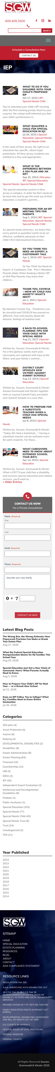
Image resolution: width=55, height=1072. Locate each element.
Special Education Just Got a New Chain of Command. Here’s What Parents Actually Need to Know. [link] (26, 670)
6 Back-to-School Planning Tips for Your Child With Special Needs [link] (35, 332)
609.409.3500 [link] (15, 21)
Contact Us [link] (29, 55)
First (7, 520)
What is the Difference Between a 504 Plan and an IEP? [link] (37, 170)
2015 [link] (6, 892)
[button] (36, 20)
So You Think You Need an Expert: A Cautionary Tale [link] (35, 251)
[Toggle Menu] (48, 40)
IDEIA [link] (6, 775)
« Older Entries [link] (12, 482)
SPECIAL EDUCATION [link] (15, 943)
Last (7, 532)
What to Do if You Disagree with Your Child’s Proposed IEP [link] (37, 90)
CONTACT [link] (9, 962)
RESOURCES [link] (10, 951)
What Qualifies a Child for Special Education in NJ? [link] (35, 128)
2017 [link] (6, 885)
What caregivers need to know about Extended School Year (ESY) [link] (37, 452)
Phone (13, 564)
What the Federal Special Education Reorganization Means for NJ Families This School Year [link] (26, 655)
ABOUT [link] (7, 958)
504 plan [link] (45, 177)
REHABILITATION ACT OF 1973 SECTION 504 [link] (25, 1004)
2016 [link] (6, 888)
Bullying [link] (7, 738)
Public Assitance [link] (12, 802)
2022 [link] (6, 867)
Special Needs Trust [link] (14, 820)
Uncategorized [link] (11, 830)
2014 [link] (6, 896)
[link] (18, 12)
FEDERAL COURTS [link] (12, 1039)
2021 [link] (6, 870)
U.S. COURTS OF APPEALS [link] (16, 1024)
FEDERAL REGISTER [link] (13, 1034)
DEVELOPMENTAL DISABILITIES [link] (21, 743)
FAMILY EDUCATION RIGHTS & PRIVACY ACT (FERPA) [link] (25, 1011)
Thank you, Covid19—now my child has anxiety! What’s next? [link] (37, 292)
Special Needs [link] (43, 137)
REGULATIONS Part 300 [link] (15, 982)
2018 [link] (6, 881)
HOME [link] (6, 940)
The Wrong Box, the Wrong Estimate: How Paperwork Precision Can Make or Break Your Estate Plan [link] (26, 639)
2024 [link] (6, 859)
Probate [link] (7, 797)
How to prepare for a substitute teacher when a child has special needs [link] (37, 412)
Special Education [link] (37, 180)
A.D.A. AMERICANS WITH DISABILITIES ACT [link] (25, 987)
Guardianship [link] (10, 766)
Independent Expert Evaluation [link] (20, 785)
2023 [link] (6, 863)
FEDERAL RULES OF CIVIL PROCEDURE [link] (23, 1029)
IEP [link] (41, 97)
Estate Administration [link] (15, 752)
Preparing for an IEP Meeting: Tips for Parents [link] (37, 211)
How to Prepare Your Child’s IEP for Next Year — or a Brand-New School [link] (25, 685)
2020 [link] (6, 874)
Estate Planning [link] (12, 757)
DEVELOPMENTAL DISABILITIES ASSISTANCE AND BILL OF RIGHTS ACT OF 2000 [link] (26, 1018)
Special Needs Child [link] (34, 101)
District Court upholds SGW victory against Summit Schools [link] (34, 371)
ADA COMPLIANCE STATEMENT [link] (21, 965)
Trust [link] (6, 825)
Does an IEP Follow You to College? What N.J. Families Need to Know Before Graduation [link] (26, 699)
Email (12, 548)
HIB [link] (5, 771)
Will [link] (5, 834)
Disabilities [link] (9, 748)
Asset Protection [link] (12, 729)
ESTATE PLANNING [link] (14, 947)
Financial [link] (8, 762)
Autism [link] (7, 734)
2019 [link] (6, 877)
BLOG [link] (6, 954)
